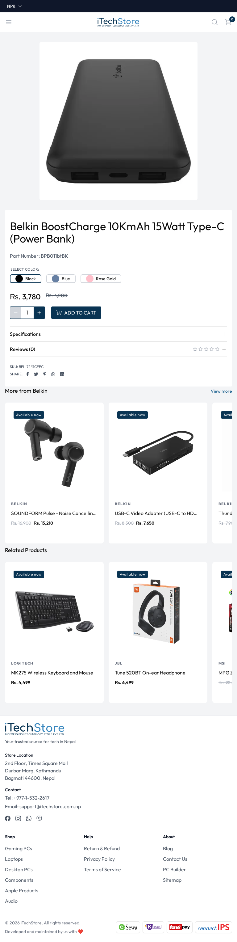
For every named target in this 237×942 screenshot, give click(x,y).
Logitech (22, 663)
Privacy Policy (99, 859)
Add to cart (80, 313)
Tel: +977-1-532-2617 (27, 798)
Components (19, 880)
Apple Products (21, 890)
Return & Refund (102, 848)
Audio (11, 901)
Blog (168, 848)
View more (221, 391)
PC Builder (174, 869)
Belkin (19, 503)
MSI (222, 663)
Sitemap (172, 880)
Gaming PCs (18, 848)
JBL (119, 663)
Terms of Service (102, 869)
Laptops (14, 859)
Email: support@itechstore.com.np (43, 806)
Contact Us (175, 859)
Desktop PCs (19, 869)
